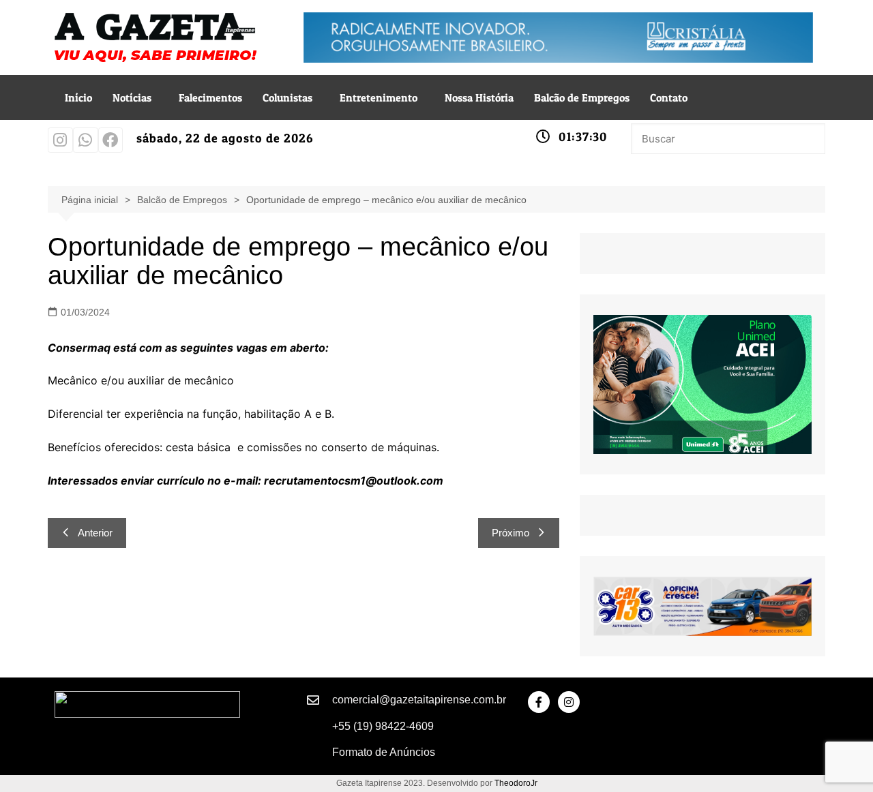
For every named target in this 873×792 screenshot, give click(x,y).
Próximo (510, 532)
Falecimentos (210, 97)
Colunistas (287, 97)
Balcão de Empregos (582, 97)
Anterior (95, 532)
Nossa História (479, 97)
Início (78, 97)
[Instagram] (60, 140)
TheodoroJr (515, 783)
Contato (668, 97)
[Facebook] (110, 140)
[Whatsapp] (85, 140)
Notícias (132, 97)
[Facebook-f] (539, 702)
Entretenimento (378, 97)
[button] (135, 97)
